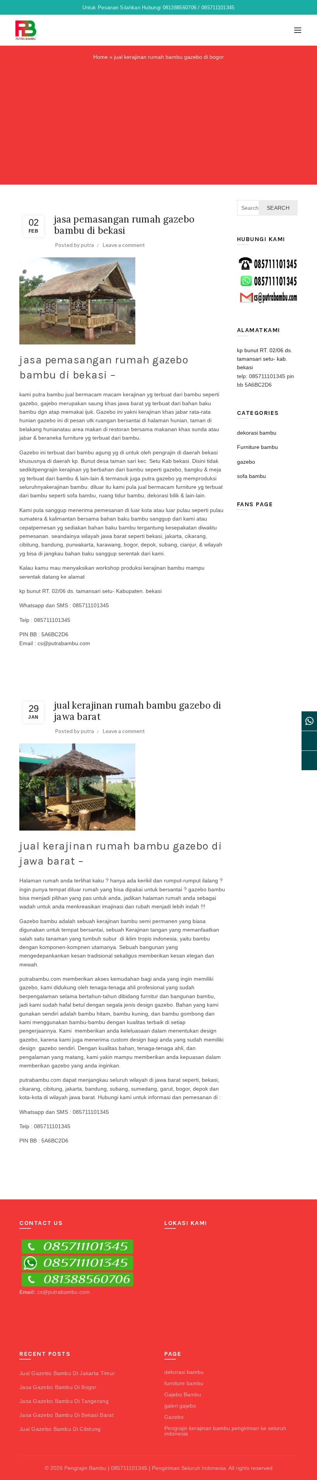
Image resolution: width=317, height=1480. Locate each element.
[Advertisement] (160, 121)
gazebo (141, 204)
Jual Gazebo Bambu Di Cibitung (60, 1429)
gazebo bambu (206, 889)
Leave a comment (124, 245)
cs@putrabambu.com (63, 1292)
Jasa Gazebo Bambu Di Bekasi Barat (66, 1415)
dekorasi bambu (75, 204)
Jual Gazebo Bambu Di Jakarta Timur (67, 1373)
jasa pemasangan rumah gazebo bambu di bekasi (124, 224)
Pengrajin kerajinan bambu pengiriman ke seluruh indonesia (225, 1431)
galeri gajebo (180, 1406)
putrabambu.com (40, 979)
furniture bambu (183, 1383)
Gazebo (174, 1417)
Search (278, 208)
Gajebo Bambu (182, 1394)
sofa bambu (164, 204)
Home (100, 57)
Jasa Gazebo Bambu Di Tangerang (64, 1401)
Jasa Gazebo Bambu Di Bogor (58, 1387)
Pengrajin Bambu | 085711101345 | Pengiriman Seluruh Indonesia (145, 1468)
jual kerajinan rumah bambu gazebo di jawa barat (138, 711)
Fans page (255, 504)
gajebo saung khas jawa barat (92, 403)
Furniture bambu (112, 204)
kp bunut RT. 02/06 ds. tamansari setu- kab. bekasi (264, 359)
